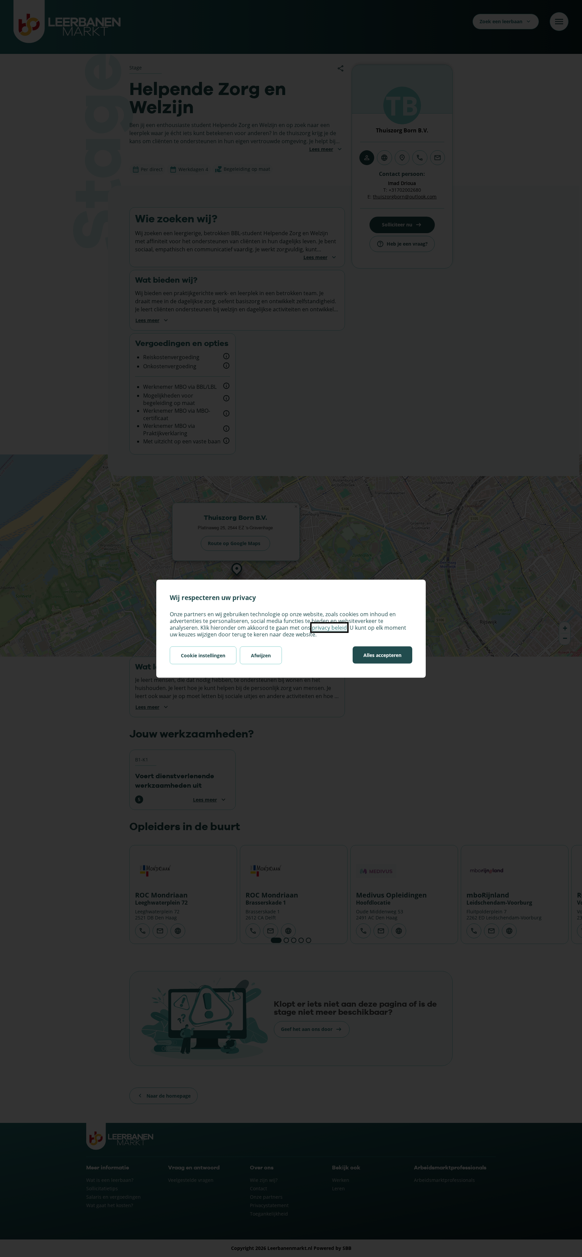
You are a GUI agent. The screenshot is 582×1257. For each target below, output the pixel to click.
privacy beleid (329, 627)
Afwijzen (261, 655)
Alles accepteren (382, 655)
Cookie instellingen (203, 655)
